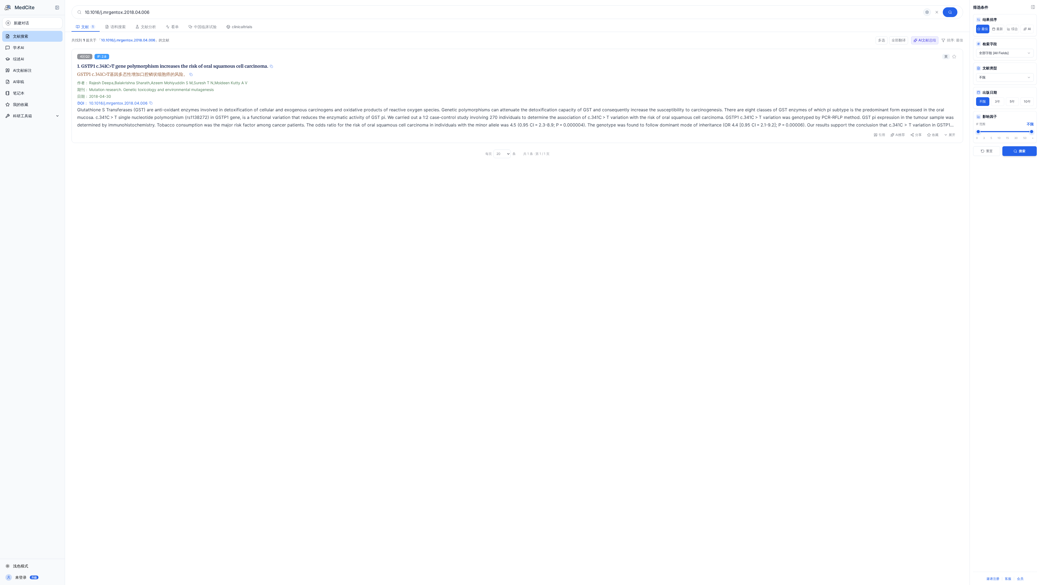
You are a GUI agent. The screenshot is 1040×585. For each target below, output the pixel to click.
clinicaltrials (242, 26)
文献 (87, 26)
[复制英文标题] (271, 66)
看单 (175, 26)
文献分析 (148, 26)
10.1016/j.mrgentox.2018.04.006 (118, 103)
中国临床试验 (205, 26)
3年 (997, 101)
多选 (881, 40)
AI (1029, 29)
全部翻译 (899, 40)
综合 (1014, 29)
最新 (999, 29)
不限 (982, 101)
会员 (1020, 579)
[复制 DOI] (151, 103)
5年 (1012, 101)
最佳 (984, 29)
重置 (989, 151)
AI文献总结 (927, 40)
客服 (1008, 579)
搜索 (1022, 151)
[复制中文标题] (191, 74)
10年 (1027, 101)
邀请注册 (992, 579)
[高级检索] (927, 12)
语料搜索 (118, 26)
